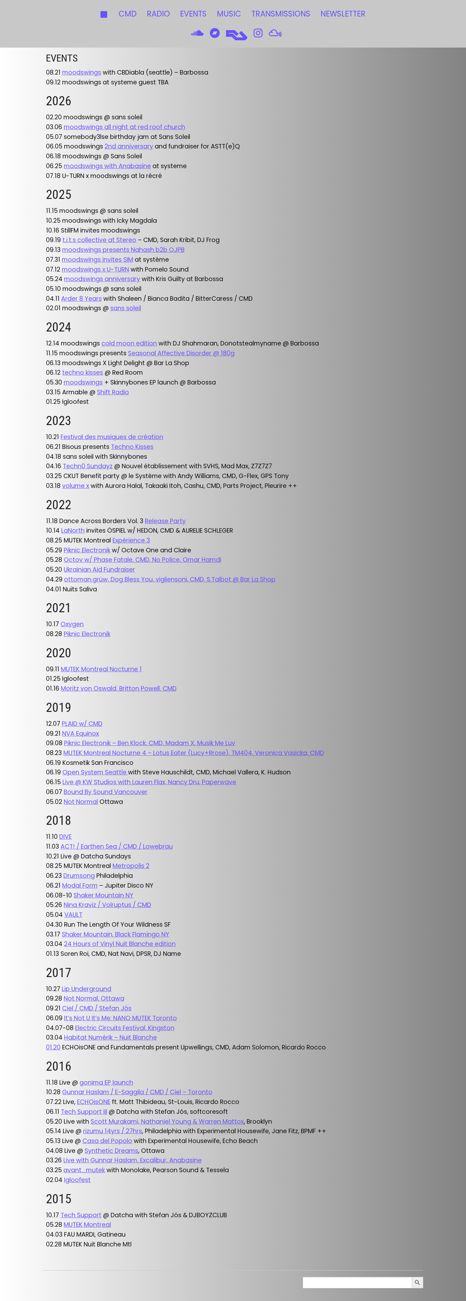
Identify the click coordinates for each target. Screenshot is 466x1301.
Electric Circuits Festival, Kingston (124, 1028)
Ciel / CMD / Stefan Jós (97, 1008)
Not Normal (81, 802)
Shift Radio (113, 392)
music (229, 14)
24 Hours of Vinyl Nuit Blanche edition (120, 944)
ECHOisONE (93, 1102)
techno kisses (82, 372)
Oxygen (72, 624)
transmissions (280, 14)
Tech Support (81, 1215)
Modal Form (80, 885)
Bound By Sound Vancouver (105, 792)
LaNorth (73, 530)
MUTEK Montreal (87, 1224)
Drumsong (79, 875)
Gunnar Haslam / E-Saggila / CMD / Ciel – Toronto (137, 1092)
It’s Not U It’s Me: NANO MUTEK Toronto (120, 1018)
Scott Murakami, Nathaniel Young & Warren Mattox (167, 1121)
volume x (75, 486)
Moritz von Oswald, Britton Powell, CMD (119, 688)
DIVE (65, 836)
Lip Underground (86, 989)
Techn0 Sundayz (88, 466)
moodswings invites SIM (97, 259)
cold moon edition (129, 343)
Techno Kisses (132, 447)
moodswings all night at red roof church (124, 127)
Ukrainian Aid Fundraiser (99, 569)
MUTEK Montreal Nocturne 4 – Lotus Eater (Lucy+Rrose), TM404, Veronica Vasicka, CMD (193, 753)
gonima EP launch (106, 1082)
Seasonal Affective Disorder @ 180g (181, 353)
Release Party (165, 521)
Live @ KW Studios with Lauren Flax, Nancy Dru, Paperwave (149, 782)
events (193, 14)
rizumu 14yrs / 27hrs (112, 1131)
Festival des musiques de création (112, 437)
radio (158, 14)
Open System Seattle (95, 772)
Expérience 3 (131, 540)
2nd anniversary (129, 146)
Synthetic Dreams (111, 1151)
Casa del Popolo (107, 1141)
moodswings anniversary (102, 279)
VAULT (73, 914)
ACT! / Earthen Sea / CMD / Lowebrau (117, 846)
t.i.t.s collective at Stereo (99, 240)
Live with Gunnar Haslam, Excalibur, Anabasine (132, 1160)
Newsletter (343, 14)
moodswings (81, 72)
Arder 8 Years (81, 298)
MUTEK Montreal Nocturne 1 (101, 669)
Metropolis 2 (131, 866)
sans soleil (125, 308)
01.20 (53, 1047)
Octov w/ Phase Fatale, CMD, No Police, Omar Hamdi (142, 559)
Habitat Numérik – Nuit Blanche (110, 1037)
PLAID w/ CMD (82, 723)
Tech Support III (84, 1111)
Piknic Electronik (87, 550)
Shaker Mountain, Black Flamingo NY (115, 934)
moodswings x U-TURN (95, 269)
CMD (128, 14)
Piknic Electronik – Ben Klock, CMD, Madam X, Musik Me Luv (149, 743)
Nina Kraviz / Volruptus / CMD (107, 905)
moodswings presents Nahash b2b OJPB (123, 250)
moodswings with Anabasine (107, 166)
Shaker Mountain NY (103, 895)
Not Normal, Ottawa (94, 998)
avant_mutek (84, 1170)
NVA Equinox (80, 733)
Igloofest (77, 1180)
